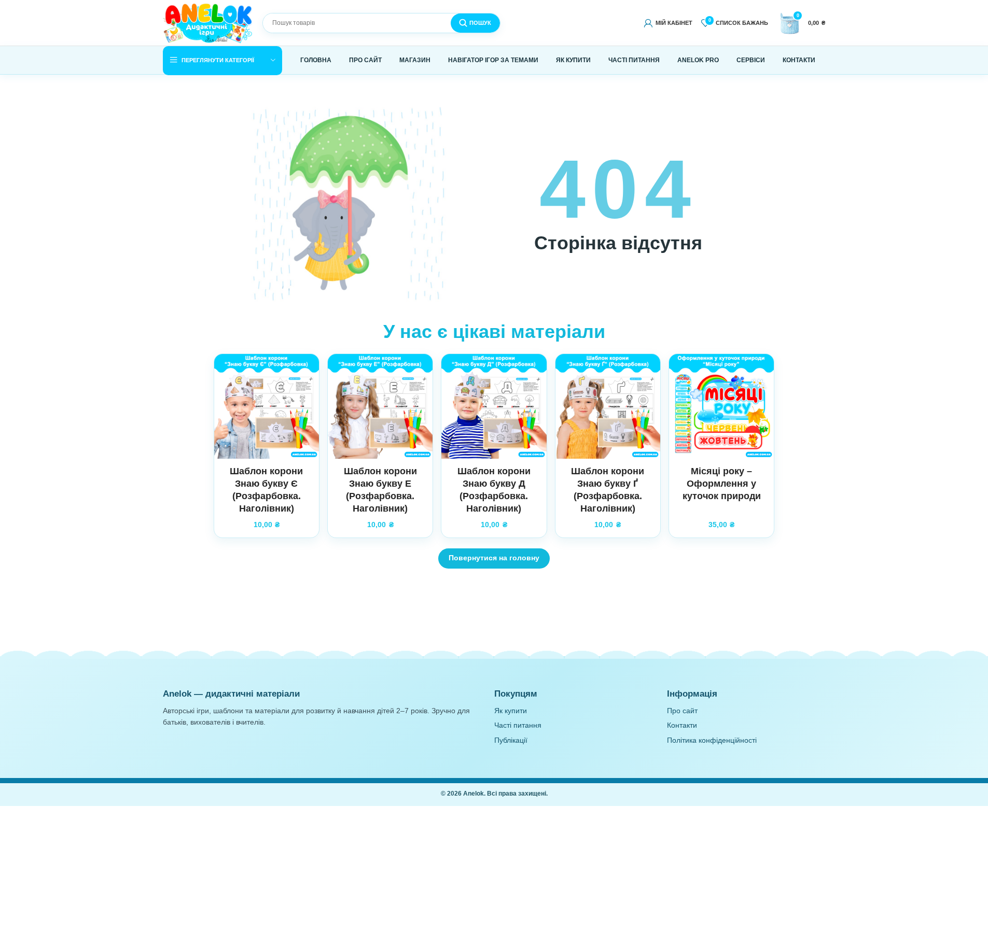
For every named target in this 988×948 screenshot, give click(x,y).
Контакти (682, 725)
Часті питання (517, 725)
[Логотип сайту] (208, 22)
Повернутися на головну (494, 558)
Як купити (510, 711)
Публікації (510, 740)
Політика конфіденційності (712, 740)
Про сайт (682, 711)
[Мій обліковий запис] (668, 23)
